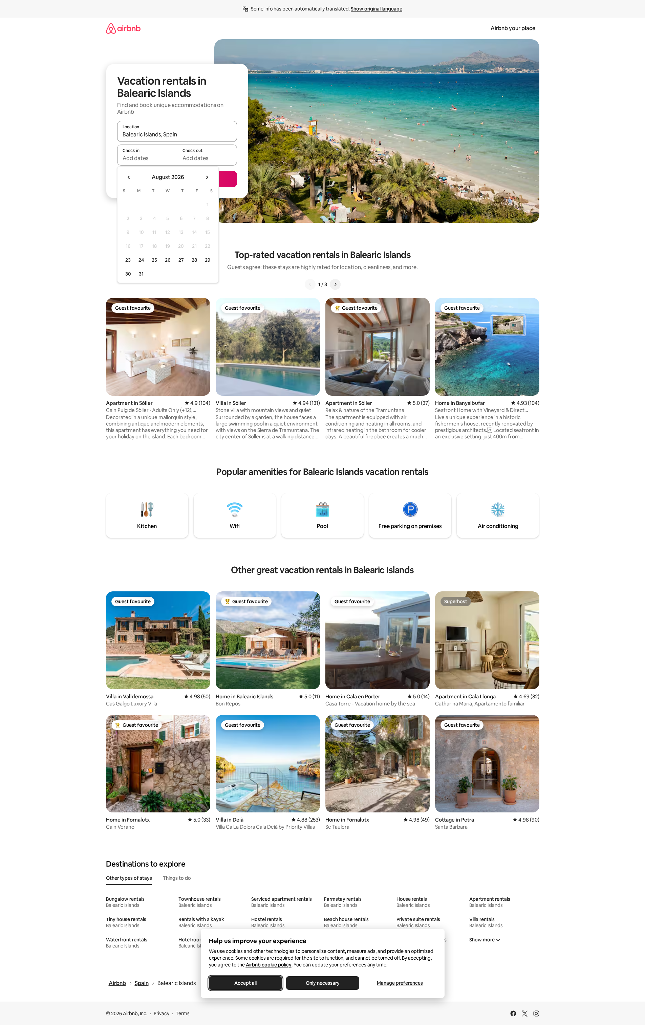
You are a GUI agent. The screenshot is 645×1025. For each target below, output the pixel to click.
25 (154, 260)
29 (207, 260)
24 (141, 260)
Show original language (376, 9)
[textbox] (147, 158)
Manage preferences (400, 983)
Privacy (161, 1013)
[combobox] (177, 134)
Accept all (245, 983)
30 (128, 274)
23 (128, 260)
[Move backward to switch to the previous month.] (129, 177)
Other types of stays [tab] (129, 878)
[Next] (335, 284)
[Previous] (310, 284)
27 (181, 260)
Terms (183, 1013)
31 (141, 274)
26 (167, 260)
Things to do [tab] (177, 878)
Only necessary (323, 983)
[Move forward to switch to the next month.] (207, 177)
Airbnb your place (513, 28)
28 (194, 260)
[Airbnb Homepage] (123, 28)
